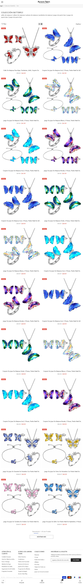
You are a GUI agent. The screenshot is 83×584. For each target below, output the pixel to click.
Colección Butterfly (10, 6)
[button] (39, 24)
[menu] (2, 2)
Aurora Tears (12, 577)
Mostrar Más (41, 537)
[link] (21, 581)
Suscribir (76, 560)
